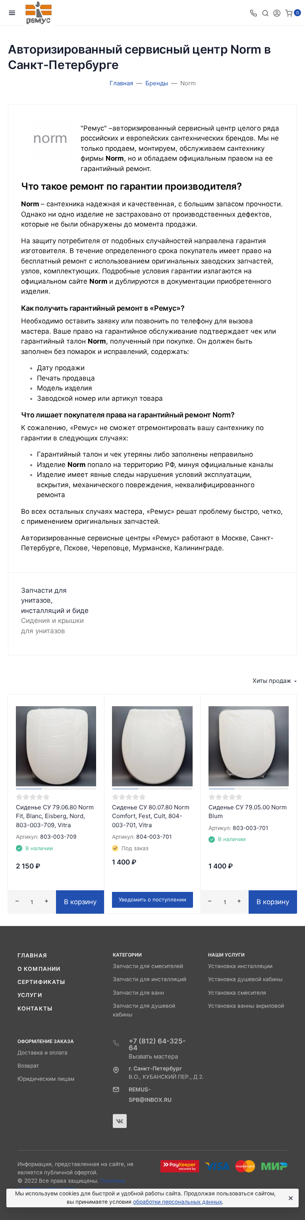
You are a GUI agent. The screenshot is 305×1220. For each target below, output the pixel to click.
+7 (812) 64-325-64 (157, 1044)
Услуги (29, 995)
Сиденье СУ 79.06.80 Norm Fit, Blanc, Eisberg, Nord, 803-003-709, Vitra (55, 816)
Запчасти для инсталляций (149, 979)
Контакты (34, 1008)
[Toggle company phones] (253, 13)
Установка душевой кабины (245, 979)
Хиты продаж (272, 680)
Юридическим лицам (45, 1079)
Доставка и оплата (42, 1052)
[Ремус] (38, 13)
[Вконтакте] (120, 1121)
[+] (46, 902)
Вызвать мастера (153, 1056)
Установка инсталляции (240, 966)
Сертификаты (41, 982)
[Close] (289, 1198)
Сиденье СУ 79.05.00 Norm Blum (247, 811)
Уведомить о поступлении (152, 899)
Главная (32, 955)
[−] (17, 902)
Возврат (28, 1065)
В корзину (80, 902)
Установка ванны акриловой (246, 1006)
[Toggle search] (265, 13)
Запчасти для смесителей (148, 966)
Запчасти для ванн (138, 992)
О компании (38, 969)
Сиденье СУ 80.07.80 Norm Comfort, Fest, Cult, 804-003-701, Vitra (150, 816)
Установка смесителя (237, 992)
